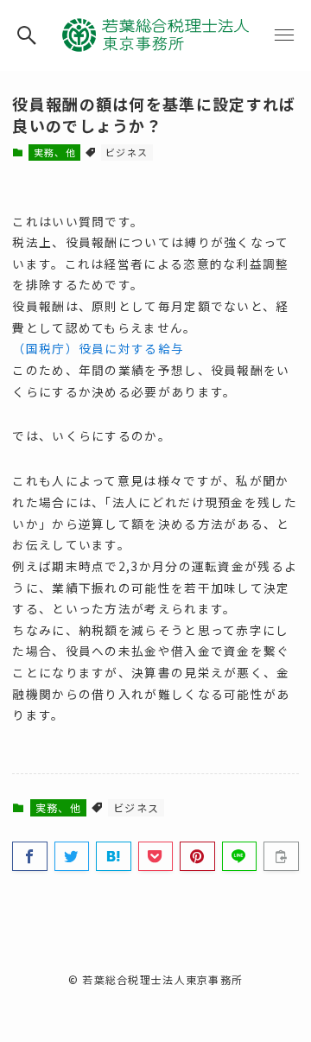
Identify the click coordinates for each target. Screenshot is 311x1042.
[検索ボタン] (27, 35)
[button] (29, 856)
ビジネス (126, 152)
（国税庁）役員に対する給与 (98, 348)
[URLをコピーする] (280, 856)
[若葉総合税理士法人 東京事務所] (155, 35)
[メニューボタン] (284, 35)
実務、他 (55, 152)
